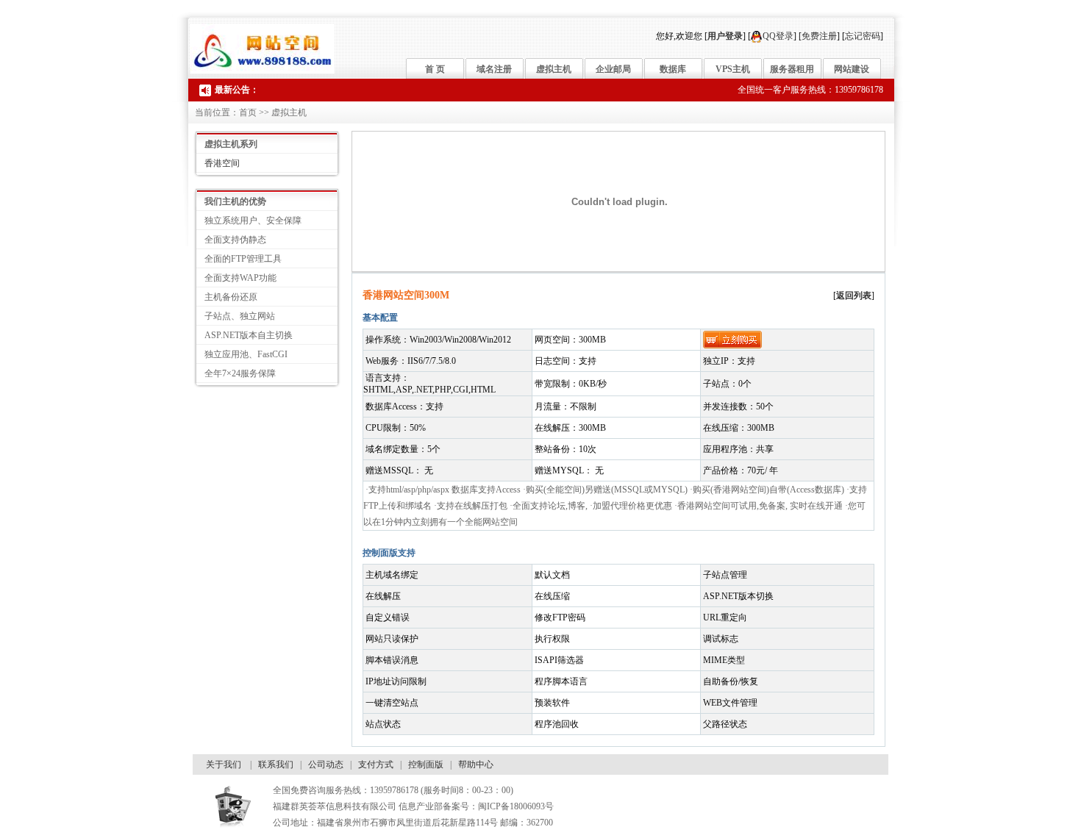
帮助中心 (475, 764)
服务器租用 (792, 69)
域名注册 (494, 69)
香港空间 (222, 163)
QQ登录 (778, 36)
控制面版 (425, 764)
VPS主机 (733, 69)
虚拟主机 (553, 69)
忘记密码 (862, 36)
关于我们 (223, 764)
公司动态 (325, 764)
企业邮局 (613, 69)
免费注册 (819, 36)
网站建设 (851, 69)
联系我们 (275, 764)
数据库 (673, 69)
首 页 (435, 69)
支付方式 (375, 764)
